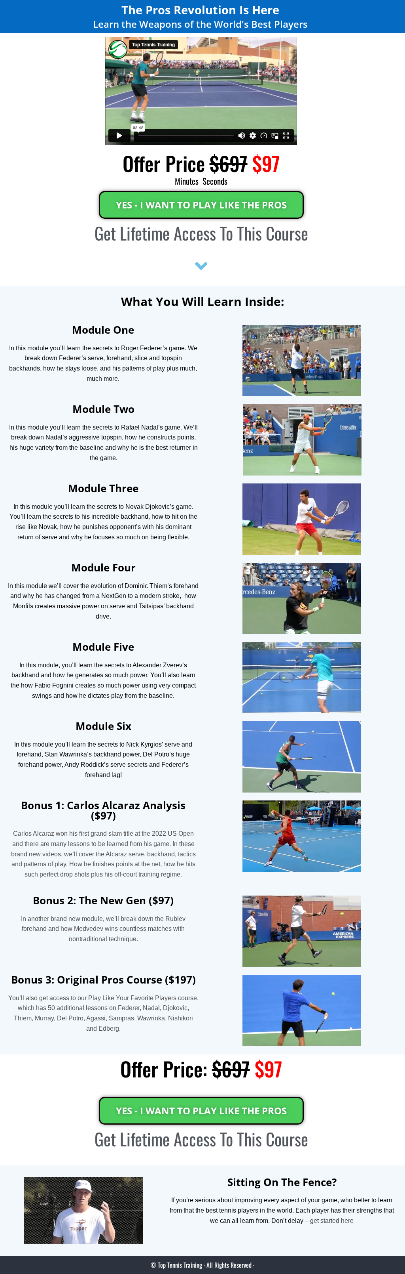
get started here (332, 1220)
